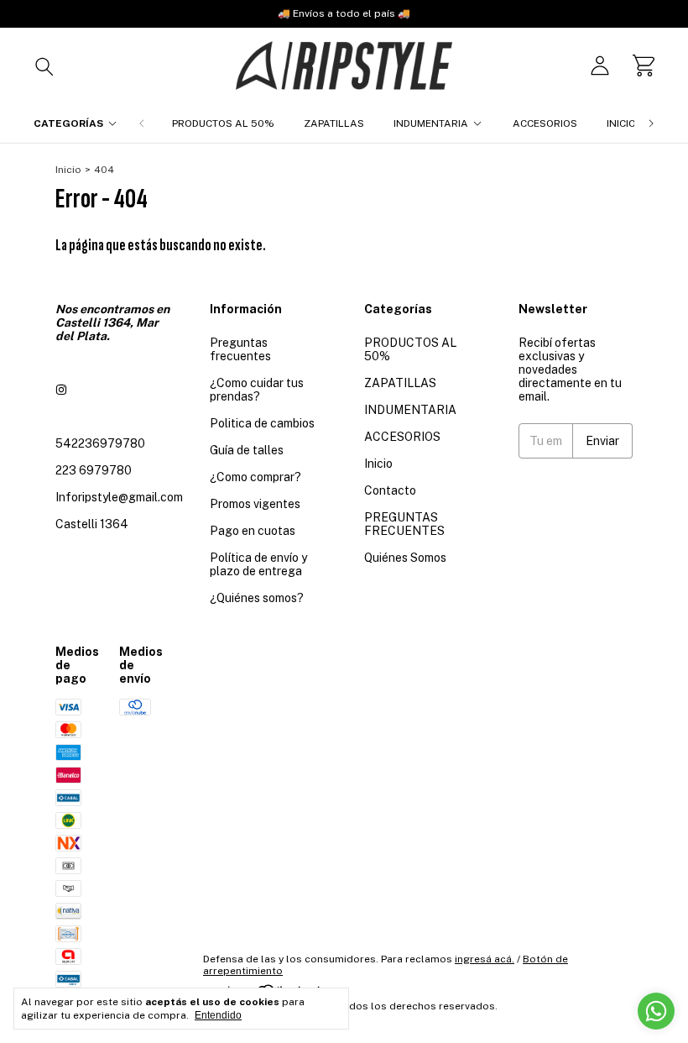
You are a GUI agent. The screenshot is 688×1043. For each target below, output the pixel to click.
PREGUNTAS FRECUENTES (404, 524)
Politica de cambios (262, 423)
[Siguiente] (651, 123)
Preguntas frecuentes (240, 349)
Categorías (68, 123)
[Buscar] (44, 65)
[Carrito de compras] (643, 65)
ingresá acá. (484, 959)
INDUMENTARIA (431, 123)
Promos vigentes (255, 504)
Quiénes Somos (405, 557)
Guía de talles (247, 450)
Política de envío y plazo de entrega (258, 564)
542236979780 (100, 443)
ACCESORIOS (545, 123)
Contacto (390, 490)
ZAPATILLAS (334, 123)
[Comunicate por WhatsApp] (656, 1011)
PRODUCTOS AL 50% (223, 123)
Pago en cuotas (252, 530)
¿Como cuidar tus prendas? (257, 389)
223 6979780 (93, 470)
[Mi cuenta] (600, 65)
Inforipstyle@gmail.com (119, 497)
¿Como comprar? (255, 477)
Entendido (218, 1015)
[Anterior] (142, 123)
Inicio (621, 123)
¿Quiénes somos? (257, 598)
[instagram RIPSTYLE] (61, 389)
